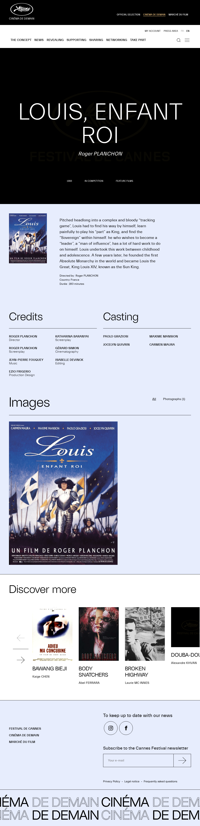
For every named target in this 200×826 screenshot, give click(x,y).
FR (182, 31)
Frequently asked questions (160, 781)
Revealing (55, 40)
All (154, 399)
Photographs (174, 399)
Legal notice (131, 781)
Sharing (96, 40)
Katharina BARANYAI (72, 336)
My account (153, 31)
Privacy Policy (111, 781)
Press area (171, 31)
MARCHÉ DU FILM (178, 14)
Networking (116, 40)
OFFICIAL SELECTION (128, 14)
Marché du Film (22, 742)
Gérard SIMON (67, 348)
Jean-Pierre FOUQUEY (26, 360)
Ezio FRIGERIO (20, 371)
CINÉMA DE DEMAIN (154, 14)
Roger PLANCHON (23, 336)
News (39, 40)
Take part (138, 40)
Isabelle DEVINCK (69, 360)
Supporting (76, 40)
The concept (21, 40)
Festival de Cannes (25, 728)
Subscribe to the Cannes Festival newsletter (145, 748)
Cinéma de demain (24, 735)
